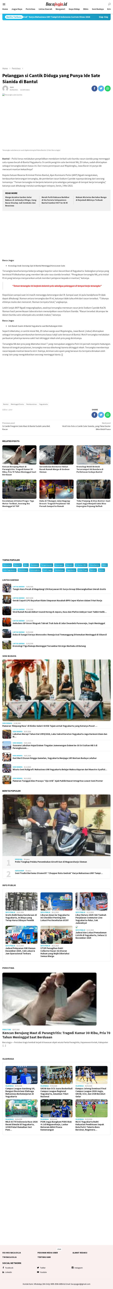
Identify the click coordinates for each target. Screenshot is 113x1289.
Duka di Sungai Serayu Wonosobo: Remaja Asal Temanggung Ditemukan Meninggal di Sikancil (60, 634)
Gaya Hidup (19, 871)
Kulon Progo (82, 570)
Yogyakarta (43, 404)
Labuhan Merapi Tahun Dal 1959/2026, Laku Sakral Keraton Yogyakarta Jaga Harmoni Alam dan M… (60, 735)
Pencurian (7, 565)
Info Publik (9, 885)
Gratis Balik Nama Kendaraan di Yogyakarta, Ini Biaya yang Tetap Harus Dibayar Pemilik (21, 918)
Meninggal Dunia (17, 404)
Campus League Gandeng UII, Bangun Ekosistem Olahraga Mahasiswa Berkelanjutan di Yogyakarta (20, 1092)
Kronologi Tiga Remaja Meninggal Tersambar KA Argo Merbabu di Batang (49, 646)
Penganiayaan (46, 565)
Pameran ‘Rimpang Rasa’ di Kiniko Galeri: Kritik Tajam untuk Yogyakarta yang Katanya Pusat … (49, 726)
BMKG (104, 565)
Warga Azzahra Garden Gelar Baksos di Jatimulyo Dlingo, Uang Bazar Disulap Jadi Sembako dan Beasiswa (20, 201)
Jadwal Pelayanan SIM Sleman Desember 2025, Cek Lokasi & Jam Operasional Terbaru (20, 951)
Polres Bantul (94, 565)
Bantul (5, 404)
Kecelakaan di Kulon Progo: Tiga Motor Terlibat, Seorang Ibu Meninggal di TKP (18, 504)
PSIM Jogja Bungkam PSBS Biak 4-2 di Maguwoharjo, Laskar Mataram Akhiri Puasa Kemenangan (56, 1125)
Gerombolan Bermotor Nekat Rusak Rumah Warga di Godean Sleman (54, 469)
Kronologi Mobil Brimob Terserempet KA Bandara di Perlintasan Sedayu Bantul (90, 469)
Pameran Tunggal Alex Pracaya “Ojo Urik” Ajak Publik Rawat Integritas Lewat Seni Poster (58, 781)
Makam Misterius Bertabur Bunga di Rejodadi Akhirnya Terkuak (91, 198)
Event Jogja (47, 570)
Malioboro (34, 565)
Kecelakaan (59, 570)
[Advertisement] (56, 43)
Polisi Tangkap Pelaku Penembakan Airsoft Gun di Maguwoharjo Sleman (51, 862)
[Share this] (94, 88)
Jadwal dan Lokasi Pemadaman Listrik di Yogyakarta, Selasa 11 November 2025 (91, 935)
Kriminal (19, 859)
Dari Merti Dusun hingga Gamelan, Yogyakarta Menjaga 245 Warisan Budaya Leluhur (55, 758)
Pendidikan (23, 570)
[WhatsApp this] (108, 88)
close (59, 1249)
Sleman (93, 570)
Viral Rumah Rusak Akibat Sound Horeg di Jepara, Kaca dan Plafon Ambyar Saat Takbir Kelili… (60, 612)
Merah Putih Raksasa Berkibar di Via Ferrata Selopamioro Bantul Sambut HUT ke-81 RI (55, 200)
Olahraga (8, 1058)
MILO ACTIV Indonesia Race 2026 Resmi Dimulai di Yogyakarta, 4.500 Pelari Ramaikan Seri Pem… (21, 1125)
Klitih (26, 565)
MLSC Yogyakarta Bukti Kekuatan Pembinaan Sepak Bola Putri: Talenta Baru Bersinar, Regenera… (89, 1125)
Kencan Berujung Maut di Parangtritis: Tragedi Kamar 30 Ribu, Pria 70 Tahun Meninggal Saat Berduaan (19, 470)
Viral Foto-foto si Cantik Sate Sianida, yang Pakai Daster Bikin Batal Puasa (86, 426)
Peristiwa (8, 967)
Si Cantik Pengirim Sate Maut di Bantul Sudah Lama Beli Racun (26, 426)
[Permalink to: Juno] (5, 88)
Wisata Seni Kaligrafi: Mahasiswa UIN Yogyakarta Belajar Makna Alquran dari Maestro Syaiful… (60, 769)
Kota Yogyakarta (9, 570)
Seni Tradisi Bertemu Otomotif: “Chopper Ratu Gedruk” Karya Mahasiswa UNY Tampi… (59, 873)
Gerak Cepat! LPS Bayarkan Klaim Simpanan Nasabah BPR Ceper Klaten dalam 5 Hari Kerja (57, 600)
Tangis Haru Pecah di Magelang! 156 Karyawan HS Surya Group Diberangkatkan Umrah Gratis (59, 589)
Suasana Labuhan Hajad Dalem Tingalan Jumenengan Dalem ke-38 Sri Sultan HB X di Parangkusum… (55, 746)
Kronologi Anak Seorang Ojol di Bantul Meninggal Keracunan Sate (36, 265)
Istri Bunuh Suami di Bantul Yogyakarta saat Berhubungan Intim (35, 326)
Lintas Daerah (10, 579)
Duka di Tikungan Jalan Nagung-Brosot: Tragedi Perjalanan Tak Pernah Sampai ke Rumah (54, 504)
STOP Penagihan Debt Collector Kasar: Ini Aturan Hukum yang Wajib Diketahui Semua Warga (54, 952)
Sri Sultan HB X (81, 565)
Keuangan (59, 565)
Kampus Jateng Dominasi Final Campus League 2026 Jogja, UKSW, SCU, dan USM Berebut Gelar (90, 1092)
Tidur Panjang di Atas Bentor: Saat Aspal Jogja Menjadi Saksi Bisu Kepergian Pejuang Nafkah (93, 504)
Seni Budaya (9, 655)
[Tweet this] (101, 88)
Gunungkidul (35, 570)
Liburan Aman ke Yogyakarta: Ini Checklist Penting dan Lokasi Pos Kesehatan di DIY (55, 918)
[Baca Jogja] (56, 4)
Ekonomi (69, 565)
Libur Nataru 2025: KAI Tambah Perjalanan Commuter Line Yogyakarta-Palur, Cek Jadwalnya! (90, 919)
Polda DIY (17, 565)
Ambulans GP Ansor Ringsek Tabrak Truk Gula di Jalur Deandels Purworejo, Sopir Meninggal (59, 623)
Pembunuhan (31, 404)
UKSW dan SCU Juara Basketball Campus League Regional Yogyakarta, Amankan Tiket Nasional (56, 1092)
